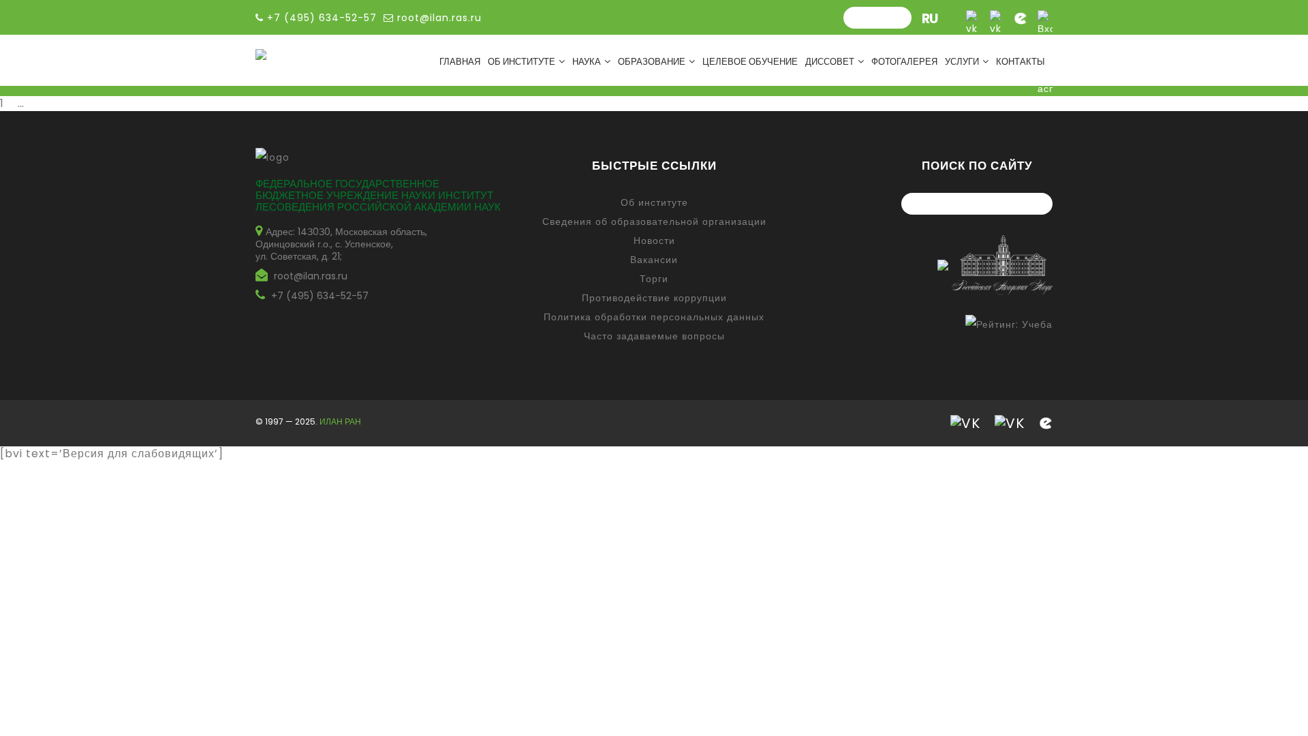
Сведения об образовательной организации (654, 221)
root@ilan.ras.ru (438, 18)
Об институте (521, 61)
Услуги (962, 61)
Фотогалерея (904, 61)
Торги (654, 279)
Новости (654, 240)
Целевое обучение (750, 61)
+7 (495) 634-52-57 (320, 296)
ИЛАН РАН (340, 421)
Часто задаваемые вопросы (654, 336)
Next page (69, 103)
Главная (459, 61)
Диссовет (829, 61)
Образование (651, 61)
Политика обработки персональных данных (654, 317)
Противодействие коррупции (654, 298)
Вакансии (654, 259)
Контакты (1020, 61)
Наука (586, 61)
